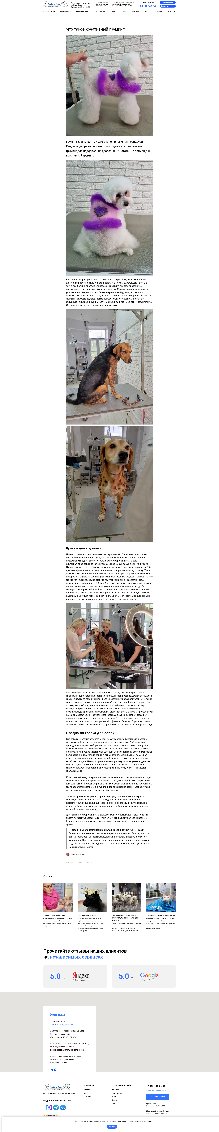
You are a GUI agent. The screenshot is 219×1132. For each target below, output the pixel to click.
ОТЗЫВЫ (159, 11)
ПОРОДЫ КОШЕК (82, 11)
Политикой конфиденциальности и (114, 1121)
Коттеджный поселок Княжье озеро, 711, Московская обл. (103, 4)
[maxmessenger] (55, 1069)
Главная (87, 1089)
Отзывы (114, 1100)
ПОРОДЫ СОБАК (65, 11)
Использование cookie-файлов (141, 1121)
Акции (114, 1096)
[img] (55, 4)
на (128, 1121)
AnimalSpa (116, 1089)
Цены (114, 1103)
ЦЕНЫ (113, 11)
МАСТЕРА (135, 11)
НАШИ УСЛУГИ (48, 11)
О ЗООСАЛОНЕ (100, 11)
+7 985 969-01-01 (148, 2)
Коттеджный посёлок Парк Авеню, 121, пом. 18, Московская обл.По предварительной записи (123, 4)
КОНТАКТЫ (172, 11)
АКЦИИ (124, 11)
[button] (168, 2)
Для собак (88, 1093)
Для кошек (88, 1096)
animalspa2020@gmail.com (61, 1024)
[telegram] (51, 1069)
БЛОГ (147, 11)
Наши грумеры (117, 1093)
